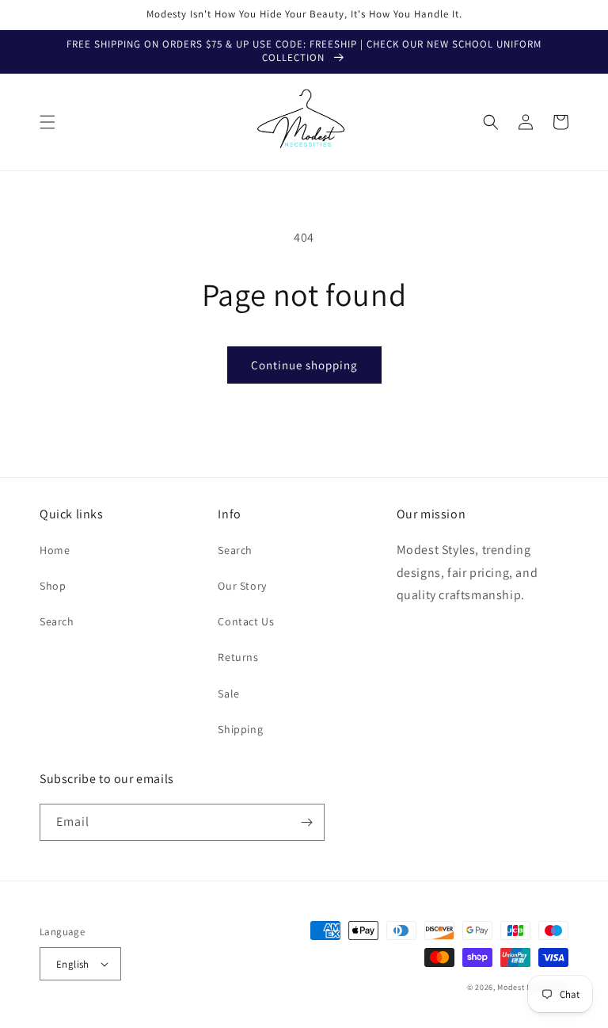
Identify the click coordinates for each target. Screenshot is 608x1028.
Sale (228, 693)
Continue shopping (304, 365)
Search (57, 621)
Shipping (240, 729)
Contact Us (246, 621)
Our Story (242, 586)
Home (55, 550)
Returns (238, 657)
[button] (47, 122)
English (72, 964)
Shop (53, 586)
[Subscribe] (306, 822)
